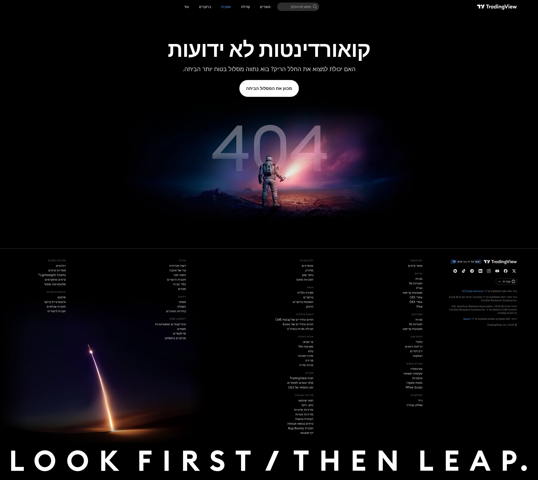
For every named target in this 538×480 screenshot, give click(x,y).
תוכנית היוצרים (176, 279)
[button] (257, 7)
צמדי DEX (416, 302)
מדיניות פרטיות (303, 409)
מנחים (182, 289)
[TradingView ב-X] (514, 271)
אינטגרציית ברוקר (55, 302)
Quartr (467, 318)
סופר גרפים (415, 265)
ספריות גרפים (57, 270)
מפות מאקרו (414, 382)
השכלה (181, 306)
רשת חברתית (177, 265)
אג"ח (419, 288)
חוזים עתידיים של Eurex (298, 324)
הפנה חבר (179, 275)
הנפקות (417, 355)
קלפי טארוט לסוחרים (300, 382)
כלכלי (419, 342)
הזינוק (309, 306)
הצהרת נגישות (304, 419)
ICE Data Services (472, 291)
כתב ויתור (307, 405)
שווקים (226, 7)
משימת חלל (305, 346)
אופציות (417, 378)
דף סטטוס (307, 433)
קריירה (309, 360)
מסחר (182, 302)
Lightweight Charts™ (52, 275)
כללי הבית (179, 284)
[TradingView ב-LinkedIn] (480, 271)
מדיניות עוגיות (304, 414)
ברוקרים (205, 7)
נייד (420, 400)
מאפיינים (307, 265)
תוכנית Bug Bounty (300, 428)
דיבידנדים (416, 351)
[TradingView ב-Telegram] (472, 271)
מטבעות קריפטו (412, 292)
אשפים (181, 329)
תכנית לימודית (56, 311)
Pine (419, 306)
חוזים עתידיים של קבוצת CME (294, 319)
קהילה (245, 7)
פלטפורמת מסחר (55, 284)
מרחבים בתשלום (175, 338)
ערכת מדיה (306, 365)
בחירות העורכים (176, 311)
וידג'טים (61, 265)
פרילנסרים (179, 333)
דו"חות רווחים (413, 346)
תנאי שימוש (306, 400)
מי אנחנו (308, 342)
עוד (186, 7)
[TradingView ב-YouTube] (497, 271)
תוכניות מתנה (304, 279)
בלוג (310, 351)
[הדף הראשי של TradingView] (497, 7)
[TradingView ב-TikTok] (464, 271)
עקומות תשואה (413, 373)
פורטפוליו (416, 369)
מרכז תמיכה (305, 355)
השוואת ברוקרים (303, 302)
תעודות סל (415, 283)
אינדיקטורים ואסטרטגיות (170, 324)
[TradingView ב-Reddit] (455, 271)
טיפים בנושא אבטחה (300, 423)
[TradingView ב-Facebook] (506, 271)
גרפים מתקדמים (55, 279)
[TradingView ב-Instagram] (489, 271)
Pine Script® (414, 387)
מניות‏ (418, 278)
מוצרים (265, 7)
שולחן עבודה (414, 405)
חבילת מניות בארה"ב (300, 329)
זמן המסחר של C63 (300, 387)
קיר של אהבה (177, 270)
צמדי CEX (416, 297)
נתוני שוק (307, 275)
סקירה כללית (305, 292)
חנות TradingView (301, 378)
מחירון (309, 270)
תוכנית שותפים (56, 306)
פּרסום (62, 297)
